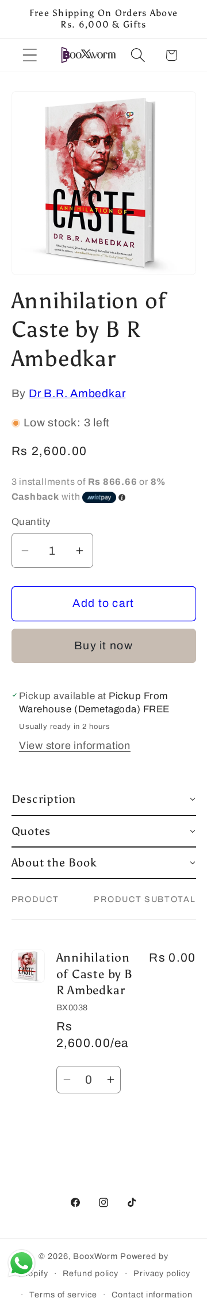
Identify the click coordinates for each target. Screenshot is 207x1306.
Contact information (152, 1294)
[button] (29, 55)
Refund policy (90, 1273)
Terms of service (63, 1294)
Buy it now (103, 646)
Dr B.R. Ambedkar (77, 393)
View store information (75, 745)
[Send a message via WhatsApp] (21, 1263)
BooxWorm (95, 1256)
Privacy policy (161, 1273)
